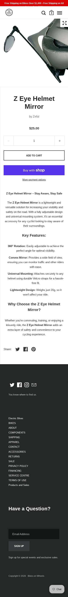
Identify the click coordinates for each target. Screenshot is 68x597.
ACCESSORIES (17, 451)
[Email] (34, 384)
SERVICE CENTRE (19, 475)
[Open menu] (59, 13)
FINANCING (15, 470)
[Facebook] (19, 384)
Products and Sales (19, 485)
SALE (12, 461)
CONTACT (14, 447)
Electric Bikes (16, 418)
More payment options (34, 179)
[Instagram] (26, 384)
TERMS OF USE (17, 480)
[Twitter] (12, 384)
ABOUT (13, 428)
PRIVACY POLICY (18, 466)
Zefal (36, 116)
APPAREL (14, 442)
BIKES (12, 423)
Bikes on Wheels (36, 576)
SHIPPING (14, 437)
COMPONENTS (17, 432)
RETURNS (14, 456)
